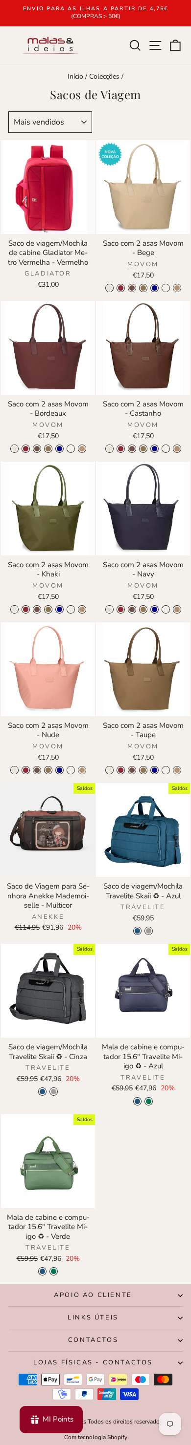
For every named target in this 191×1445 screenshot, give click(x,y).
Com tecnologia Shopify (95, 1437)
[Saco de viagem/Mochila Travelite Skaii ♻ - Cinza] (148, 931)
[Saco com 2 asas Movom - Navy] (154, 288)
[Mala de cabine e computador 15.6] (137, 1101)
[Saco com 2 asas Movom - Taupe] (177, 288)
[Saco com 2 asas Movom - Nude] (165, 288)
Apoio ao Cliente (93, 1295)
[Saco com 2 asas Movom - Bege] (109, 288)
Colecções (104, 76)
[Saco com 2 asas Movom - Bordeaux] (120, 288)
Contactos (93, 1340)
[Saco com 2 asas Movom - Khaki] (143, 288)
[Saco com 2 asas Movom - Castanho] (132, 288)
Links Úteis (93, 1317)
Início (75, 76)
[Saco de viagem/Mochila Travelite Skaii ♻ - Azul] (137, 931)
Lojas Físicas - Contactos (93, 1362)
